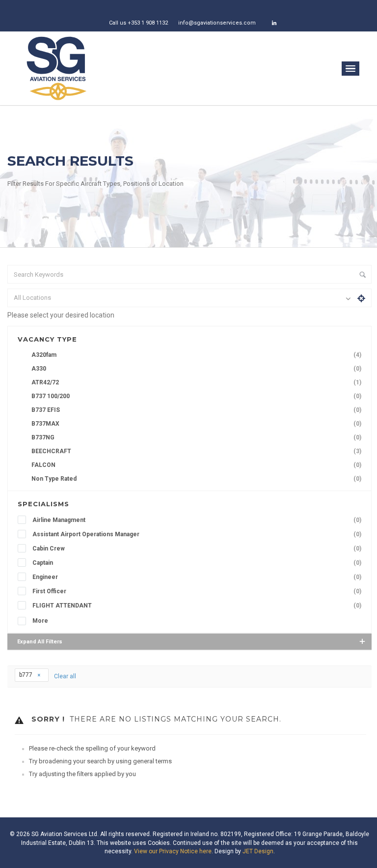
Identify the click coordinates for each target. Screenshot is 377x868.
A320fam (196, 354)
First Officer (196, 591)
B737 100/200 (196, 396)
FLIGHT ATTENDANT (196, 605)
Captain (196, 562)
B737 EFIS (196, 409)
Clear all (65, 676)
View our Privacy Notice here (173, 851)
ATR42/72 (196, 382)
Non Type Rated (196, 478)
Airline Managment (196, 520)
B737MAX (196, 423)
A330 (196, 368)
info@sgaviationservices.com (217, 23)
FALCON (196, 465)
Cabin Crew (196, 548)
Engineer (196, 577)
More (40, 620)
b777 (26, 674)
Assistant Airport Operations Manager (196, 534)
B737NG (196, 437)
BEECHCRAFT (196, 451)
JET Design (257, 851)
